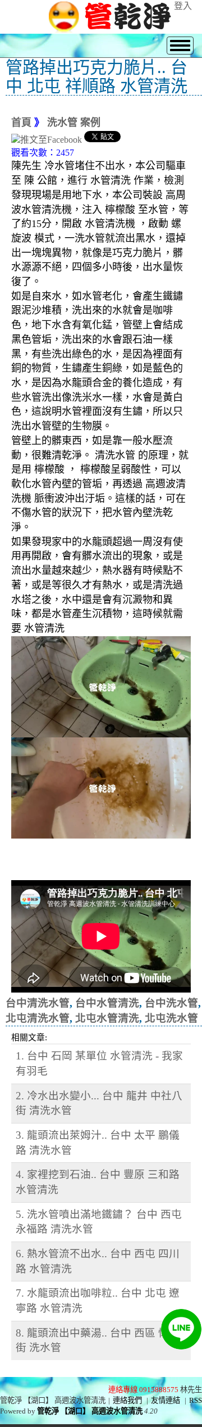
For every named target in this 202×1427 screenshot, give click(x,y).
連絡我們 (127, 1400)
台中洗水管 (171, 1003)
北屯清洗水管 (38, 1018)
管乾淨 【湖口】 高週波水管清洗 (90, 1411)
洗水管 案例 (73, 122)
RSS (195, 1400)
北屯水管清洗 (107, 1018)
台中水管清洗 (107, 1003)
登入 (183, 6)
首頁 (21, 122)
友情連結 (165, 1400)
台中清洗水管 (38, 1003)
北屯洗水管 (171, 1018)
